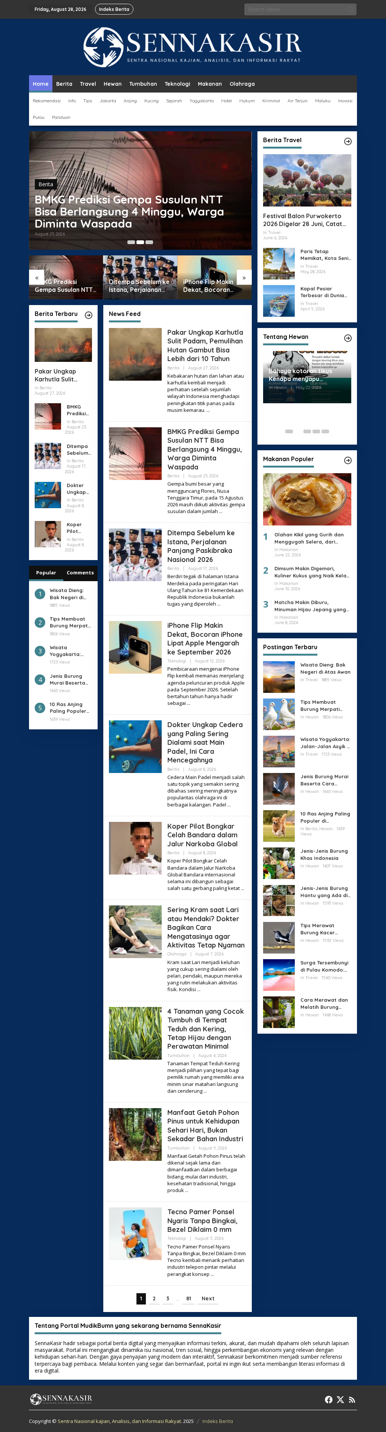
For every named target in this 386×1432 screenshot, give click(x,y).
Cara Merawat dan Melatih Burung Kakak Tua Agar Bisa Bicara (325, 1003)
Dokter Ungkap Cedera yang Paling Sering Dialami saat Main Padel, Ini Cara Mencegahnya (79, 488)
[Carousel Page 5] (325, 431)
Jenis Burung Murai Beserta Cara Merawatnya (67, 679)
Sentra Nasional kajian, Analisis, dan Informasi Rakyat (119, 1421)
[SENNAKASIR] (193, 46)
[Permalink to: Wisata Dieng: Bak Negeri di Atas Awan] (279, 676)
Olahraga (177, 954)
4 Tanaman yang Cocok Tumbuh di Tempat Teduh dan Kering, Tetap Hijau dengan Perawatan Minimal (205, 1029)
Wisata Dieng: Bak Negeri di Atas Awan (67, 593)
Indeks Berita (217, 1421)
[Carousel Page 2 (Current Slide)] (140, 242)
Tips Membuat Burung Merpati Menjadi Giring (69, 622)
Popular (46, 572)
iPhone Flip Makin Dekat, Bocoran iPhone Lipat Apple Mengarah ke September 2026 (210, 286)
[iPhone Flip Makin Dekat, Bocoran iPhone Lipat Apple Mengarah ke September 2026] (188, 703)
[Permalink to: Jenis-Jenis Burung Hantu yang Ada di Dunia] (279, 900)
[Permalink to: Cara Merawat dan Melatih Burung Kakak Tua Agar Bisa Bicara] (279, 1011)
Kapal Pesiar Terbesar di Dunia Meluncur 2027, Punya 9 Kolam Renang (322, 292)
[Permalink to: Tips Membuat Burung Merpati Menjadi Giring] (279, 713)
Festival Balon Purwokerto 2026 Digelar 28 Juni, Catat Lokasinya (302, 220)
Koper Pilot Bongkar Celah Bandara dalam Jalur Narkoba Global (78, 528)
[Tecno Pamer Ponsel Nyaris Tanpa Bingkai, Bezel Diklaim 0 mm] (212, 1274)
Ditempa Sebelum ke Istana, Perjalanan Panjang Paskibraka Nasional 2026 (139, 286)
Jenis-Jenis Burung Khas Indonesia (324, 854)
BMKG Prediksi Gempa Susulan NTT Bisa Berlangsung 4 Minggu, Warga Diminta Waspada (129, 211)
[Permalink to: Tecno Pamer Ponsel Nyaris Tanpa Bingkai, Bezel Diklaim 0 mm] (135, 1233)
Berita (45, 184)
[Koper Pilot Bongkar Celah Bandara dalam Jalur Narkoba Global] (242, 888)
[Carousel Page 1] (131, 242)
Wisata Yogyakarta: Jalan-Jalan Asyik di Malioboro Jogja (65, 651)
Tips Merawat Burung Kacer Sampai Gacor (318, 928)
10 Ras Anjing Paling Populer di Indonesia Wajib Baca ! (68, 707)
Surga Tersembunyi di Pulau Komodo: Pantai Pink (324, 966)
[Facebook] (329, 1400)
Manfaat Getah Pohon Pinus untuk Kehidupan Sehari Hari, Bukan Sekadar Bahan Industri (205, 1125)
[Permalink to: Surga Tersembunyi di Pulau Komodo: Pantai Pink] (279, 974)
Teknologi (176, 661)
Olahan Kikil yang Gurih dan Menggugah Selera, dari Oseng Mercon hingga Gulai (309, 538)
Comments (80, 572)
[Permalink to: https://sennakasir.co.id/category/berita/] (88, 315)
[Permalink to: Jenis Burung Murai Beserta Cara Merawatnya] (279, 788)
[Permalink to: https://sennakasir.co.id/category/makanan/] (347, 460)
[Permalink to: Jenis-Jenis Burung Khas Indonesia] (279, 862)
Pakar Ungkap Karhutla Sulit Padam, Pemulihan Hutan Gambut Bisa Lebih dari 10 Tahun (63, 375)
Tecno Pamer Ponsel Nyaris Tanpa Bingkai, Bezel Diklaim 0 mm (202, 1220)
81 (188, 1298)
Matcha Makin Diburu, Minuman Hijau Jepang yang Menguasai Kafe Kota (310, 605)
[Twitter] (340, 1400)
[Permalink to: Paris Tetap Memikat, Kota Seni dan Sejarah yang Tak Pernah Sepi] (279, 263)
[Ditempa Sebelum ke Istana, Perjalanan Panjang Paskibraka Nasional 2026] (219, 604)
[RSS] (352, 1400)
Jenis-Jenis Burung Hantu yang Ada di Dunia (324, 891)
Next (208, 1298)
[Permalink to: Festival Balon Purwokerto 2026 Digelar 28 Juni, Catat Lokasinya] (307, 180)
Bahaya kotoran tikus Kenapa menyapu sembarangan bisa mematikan (300, 375)
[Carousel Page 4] (316, 431)
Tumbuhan (178, 1055)
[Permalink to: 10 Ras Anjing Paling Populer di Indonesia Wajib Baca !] (279, 825)
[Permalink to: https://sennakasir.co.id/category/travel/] (347, 141)
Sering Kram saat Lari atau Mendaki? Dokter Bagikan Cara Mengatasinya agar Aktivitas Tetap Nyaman (206, 927)
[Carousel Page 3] (149, 242)
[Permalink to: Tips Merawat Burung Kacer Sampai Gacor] (279, 937)
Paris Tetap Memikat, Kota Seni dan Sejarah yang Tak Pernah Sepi (324, 254)
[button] (350, 9)
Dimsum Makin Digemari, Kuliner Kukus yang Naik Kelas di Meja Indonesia (311, 572)
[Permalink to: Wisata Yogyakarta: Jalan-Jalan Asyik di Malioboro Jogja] (279, 751)
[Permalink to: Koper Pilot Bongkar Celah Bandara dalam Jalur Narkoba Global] (48, 533)
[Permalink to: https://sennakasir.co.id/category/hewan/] (347, 338)
